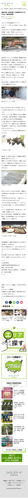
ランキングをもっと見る (14, 450)
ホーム (2, 8)
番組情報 (10, 18)
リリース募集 (8, 482)
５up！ (14, 285)
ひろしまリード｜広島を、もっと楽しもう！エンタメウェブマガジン (7, 4)
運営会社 (19, 485)
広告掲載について (20, 480)
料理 (6, 18)
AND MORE (6, 8)
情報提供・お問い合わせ (9, 480)
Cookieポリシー (11, 485)
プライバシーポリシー (18, 482)
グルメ (3, 18)
